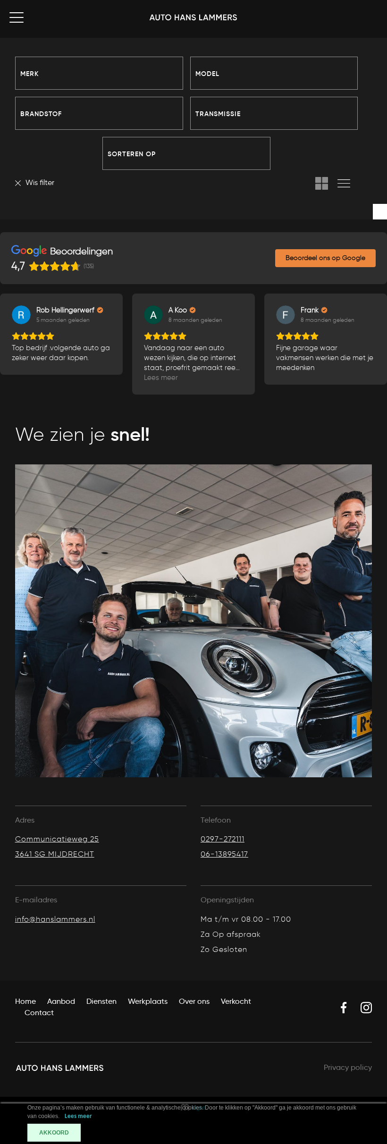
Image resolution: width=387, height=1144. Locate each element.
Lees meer (78, 1116)
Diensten (101, 1001)
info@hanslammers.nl (55, 919)
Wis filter (39, 182)
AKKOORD (54, 1132)
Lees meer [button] (29, 377)
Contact (39, 1012)
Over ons (194, 1001)
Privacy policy (348, 1067)
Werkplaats (148, 1001)
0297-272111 (222, 838)
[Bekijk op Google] (21, 314)
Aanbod (61, 1001)
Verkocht (236, 1001)
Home (25, 1001)
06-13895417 (224, 854)
